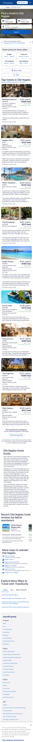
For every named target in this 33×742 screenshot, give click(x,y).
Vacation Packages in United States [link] (12, 657)
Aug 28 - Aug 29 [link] (24, 56)
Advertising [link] (6, 644)
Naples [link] (8, 7)
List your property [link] (7, 629)
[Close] (31, 725)
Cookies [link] (5, 685)
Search (16, 32)
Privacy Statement (7, 740)
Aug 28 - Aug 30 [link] (9, 63)
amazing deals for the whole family (14, 43)
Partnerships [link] (6, 632)
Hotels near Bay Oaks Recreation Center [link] (14, 598)
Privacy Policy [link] (6, 682)
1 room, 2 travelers (11, 27)
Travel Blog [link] (6, 675)
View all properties (16, 435)
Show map (17, 70)
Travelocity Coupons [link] (8, 669)
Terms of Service (19, 740)
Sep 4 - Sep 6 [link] (24, 63)
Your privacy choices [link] (8, 697)
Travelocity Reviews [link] (8, 666)
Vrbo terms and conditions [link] (9, 691)
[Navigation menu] (30, 2)
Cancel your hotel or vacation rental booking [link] (14, 707)
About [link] (4, 623)
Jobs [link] (4, 626)
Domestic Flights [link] (7, 660)
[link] (16, 556)
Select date (9, 22)
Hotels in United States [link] (9, 651)
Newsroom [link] (5, 635)
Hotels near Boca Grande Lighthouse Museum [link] (15, 607)
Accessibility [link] (6, 694)
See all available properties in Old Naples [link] (13, 82)
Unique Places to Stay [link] (8, 672)
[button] (16, 582)
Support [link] (5, 704)
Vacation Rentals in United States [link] (11, 654)
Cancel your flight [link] (7, 710)
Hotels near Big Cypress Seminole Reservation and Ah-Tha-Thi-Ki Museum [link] (15, 602)
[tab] (5, 590)
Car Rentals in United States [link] (10, 663)
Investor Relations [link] (7, 638)
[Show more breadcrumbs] (2, 7)
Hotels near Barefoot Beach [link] (10, 595)
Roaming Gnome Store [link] (8, 641)
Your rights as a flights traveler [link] (10, 719)
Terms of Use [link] (6, 688)
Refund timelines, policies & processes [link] (12, 713)
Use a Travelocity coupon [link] (9, 716)
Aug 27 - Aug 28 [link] (9, 56)
